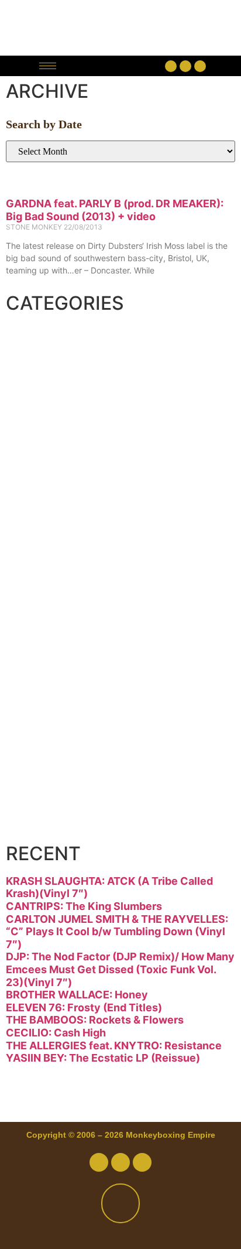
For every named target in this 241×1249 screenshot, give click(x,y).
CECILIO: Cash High (56, 1032)
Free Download (101, 823)
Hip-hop (61, 519)
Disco (49, 389)
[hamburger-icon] (48, 66)
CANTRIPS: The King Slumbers (84, 906)
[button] (114, 66)
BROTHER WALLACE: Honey (77, 994)
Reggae (59, 693)
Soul (43, 736)
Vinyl (45, 779)
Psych (52, 649)
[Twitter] (185, 66)
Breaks (56, 346)
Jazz (42, 563)
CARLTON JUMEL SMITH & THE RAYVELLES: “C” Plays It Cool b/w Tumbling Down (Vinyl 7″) (117, 931)
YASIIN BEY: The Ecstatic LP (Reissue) (103, 1058)
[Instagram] (200, 66)
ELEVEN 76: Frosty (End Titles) (84, 1007)
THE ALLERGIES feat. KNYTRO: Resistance (114, 1045)
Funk (45, 476)
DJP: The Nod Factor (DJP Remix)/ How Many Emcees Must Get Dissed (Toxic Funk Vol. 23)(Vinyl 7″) (120, 969)
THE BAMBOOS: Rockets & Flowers (95, 1020)
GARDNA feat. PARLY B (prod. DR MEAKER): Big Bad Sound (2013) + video (114, 210)
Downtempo (84, 433)
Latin (45, 606)
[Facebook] (171, 66)
